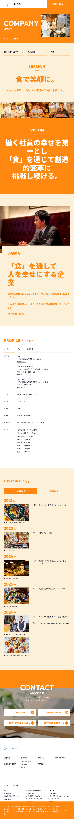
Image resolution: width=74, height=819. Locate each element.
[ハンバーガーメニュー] (70, 4)
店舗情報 (7, 758)
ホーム (6, 39)
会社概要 (25, 765)
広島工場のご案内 (10, 764)
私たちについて (27, 762)
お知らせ (41, 758)
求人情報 (41, 764)
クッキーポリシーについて (50, 809)
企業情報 (24, 758)
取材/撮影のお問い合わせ (54, 723)
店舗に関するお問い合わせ (19, 723)
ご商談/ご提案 (20, 712)
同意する (66, 810)
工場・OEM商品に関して (54, 712)
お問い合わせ (58, 4)
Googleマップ (21, 362)
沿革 (23, 767)
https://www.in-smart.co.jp (27, 394)
